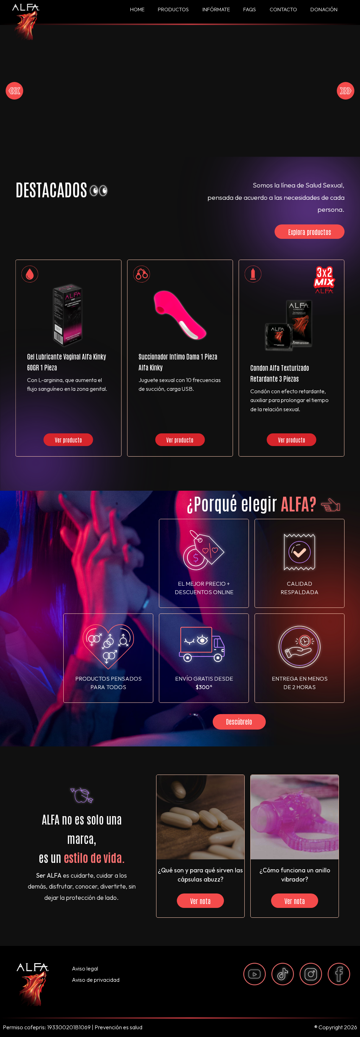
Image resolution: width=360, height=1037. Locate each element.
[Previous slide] (14, 91)
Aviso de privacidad (96, 979)
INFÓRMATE (216, 9)
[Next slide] (345, 91)
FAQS (249, 9)
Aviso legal (85, 968)
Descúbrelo (239, 721)
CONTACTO (283, 9)
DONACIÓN (324, 9)
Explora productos (309, 231)
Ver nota (200, 900)
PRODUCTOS (173, 9)
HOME (137, 9)
